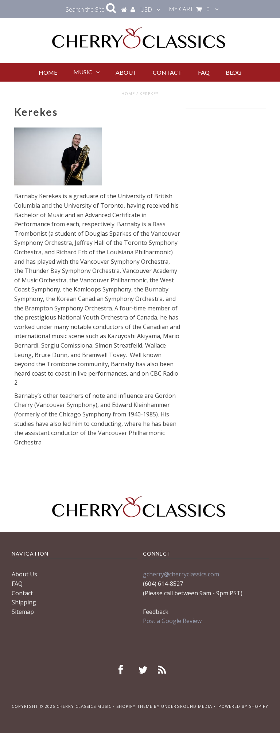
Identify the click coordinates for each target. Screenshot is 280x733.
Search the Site (86, 9)
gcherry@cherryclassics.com (181, 574)
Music (82, 71)
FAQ (204, 72)
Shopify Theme (134, 706)
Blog (233, 72)
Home (48, 72)
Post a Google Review (172, 621)
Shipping (24, 602)
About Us (24, 574)
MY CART (189, 9)
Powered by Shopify (243, 706)
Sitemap (23, 612)
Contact (167, 72)
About (126, 72)
